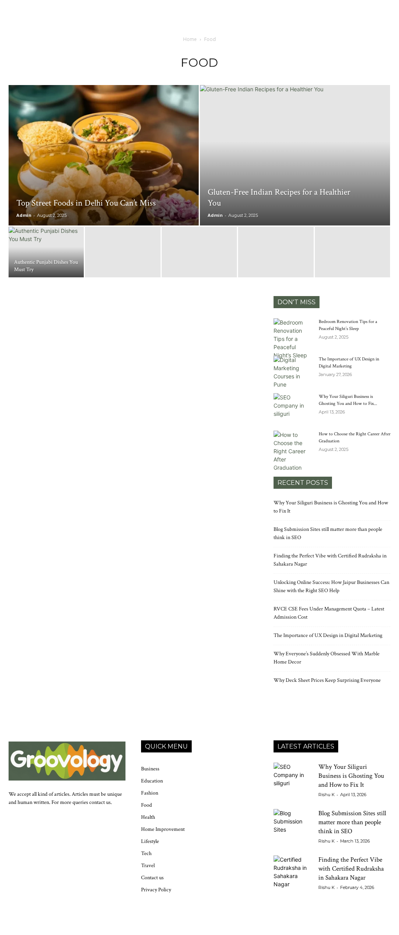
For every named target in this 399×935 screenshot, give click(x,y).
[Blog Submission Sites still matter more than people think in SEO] (293, 828)
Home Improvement (163, 829)
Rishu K (326, 794)
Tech (146, 853)
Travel (148, 865)
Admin (24, 215)
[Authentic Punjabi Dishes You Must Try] (46, 253)
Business (150, 768)
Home (190, 39)
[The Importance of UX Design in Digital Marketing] (293, 372)
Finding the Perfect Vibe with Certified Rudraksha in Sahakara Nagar (351, 868)
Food (146, 805)
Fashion (149, 793)
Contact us (152, 877)
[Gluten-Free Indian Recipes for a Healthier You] (295, 150)
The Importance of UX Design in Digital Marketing (328, 635)
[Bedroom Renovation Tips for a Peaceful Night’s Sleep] (293, 338)
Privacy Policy (156, 889)
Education (152, 780)
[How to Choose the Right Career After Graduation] (293, 451)
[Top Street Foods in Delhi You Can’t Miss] (104, 167)
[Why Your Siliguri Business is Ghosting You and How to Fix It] (293, 406)
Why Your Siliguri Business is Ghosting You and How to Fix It (351, 776)
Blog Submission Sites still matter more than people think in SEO (352, 822)
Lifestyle (150, 841)
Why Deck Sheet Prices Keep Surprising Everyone (327, 680)
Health (148, 817)
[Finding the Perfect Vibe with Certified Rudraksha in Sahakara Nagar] (293, 874)
